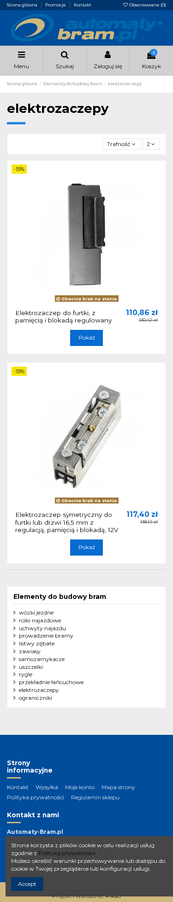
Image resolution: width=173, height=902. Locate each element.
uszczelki (31, 666)
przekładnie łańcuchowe (51, 682)
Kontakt (82, 4)
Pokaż (86, 337)
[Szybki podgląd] (92, 302)
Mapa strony (118, 787)
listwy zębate (36, 643)
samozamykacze (42, 659)
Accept (27, 883)
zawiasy (30, 651)
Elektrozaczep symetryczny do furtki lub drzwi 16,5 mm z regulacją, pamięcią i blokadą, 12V (67, 522)
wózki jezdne (36, 612)
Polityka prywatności (35, 797)
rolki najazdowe (40, 620)
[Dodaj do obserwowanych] (81, 302)
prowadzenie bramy (46, 635)
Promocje (56, 4)
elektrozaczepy (39, 689)
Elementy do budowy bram (59, 596)
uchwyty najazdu (42, 628)
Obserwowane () (147, 4)
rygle (25, 674)
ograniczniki (35, 697)
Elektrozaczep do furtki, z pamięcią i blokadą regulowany (63, 316)
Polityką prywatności (66, 852)
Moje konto (80, 787)
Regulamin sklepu (95, 797)
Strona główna (22, 4)
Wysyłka (47, 787)
